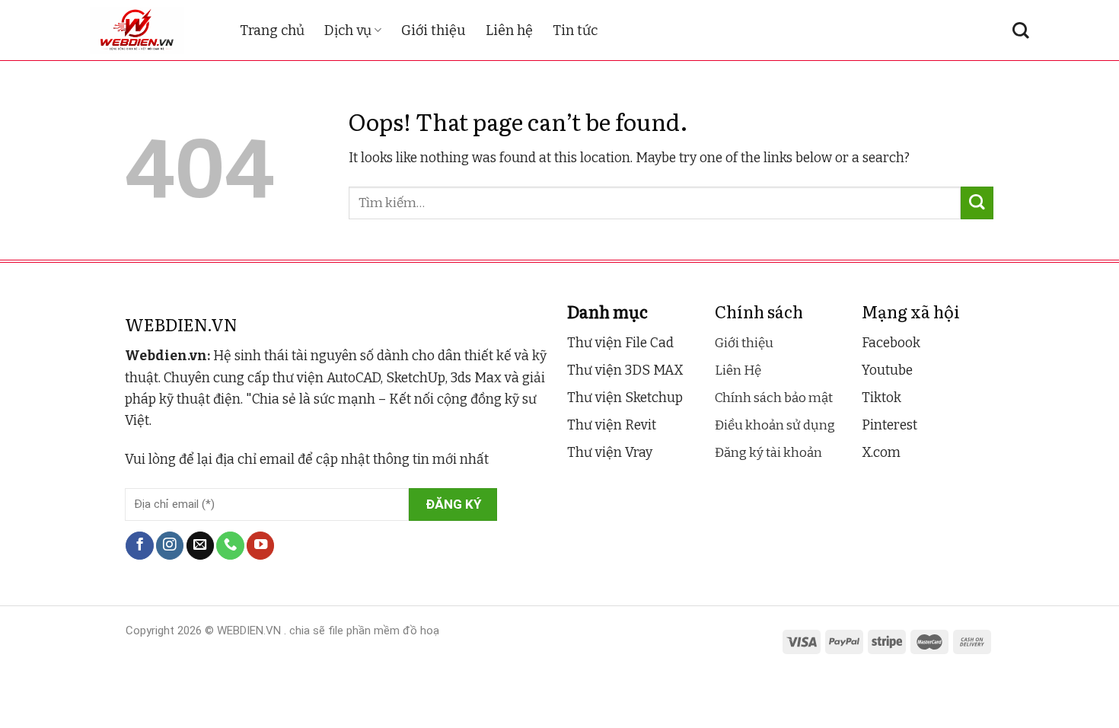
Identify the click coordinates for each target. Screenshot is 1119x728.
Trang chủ (272, 30)
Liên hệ (509, 30)
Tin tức (575, 30)
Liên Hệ (738, 370)
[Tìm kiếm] (1020, 30)
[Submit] (977, 203)
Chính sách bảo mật (774, 398)
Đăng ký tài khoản (768, 453)
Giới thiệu (433, 30)
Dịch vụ (347, 30)
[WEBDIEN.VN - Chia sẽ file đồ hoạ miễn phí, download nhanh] (153, 30)
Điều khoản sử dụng (775, 425)
